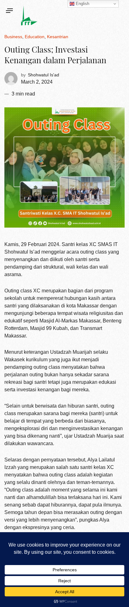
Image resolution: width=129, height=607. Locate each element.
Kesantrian (57, 36)
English (82, 3)
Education (34, 36)
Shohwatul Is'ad (43, 74)
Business (13, 36)
